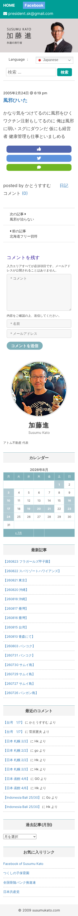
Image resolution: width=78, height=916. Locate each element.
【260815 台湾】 (15, 627)
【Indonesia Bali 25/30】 (22, 797)
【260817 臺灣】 (15, 608)
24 (8, 516)
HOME (9, 5)
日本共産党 (11, 892)
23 (69, 508)
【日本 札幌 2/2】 (16, 741)
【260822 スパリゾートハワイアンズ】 (32, 571)
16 (69, 500)
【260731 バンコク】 (19, 655)
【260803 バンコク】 (19, 646)
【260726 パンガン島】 (21, 693)
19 (28, 508)
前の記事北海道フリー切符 (23, 233)
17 (8, 508)
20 (39, 508)
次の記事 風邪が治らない (22, 216)
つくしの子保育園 (16, 873)
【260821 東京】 (15, 580)
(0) (25, 193)
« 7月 (18, 533)
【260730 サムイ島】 (19, 665)
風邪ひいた (15, 100)
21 (49, 508)
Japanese (50, 60)
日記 (64, 185)
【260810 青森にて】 (19, 636)
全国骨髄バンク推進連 (19, 882)
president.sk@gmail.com (30, 13)
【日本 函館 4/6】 (16, 779)
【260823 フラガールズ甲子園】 (27, 561)
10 (8, 500)
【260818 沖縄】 (15, 599)
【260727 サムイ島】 (19, 683)
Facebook (34, 5)
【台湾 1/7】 (13, 722)
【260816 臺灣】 (15, 618)
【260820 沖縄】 (16, 590)
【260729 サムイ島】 (19, 674)
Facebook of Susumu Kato (23, 864)
